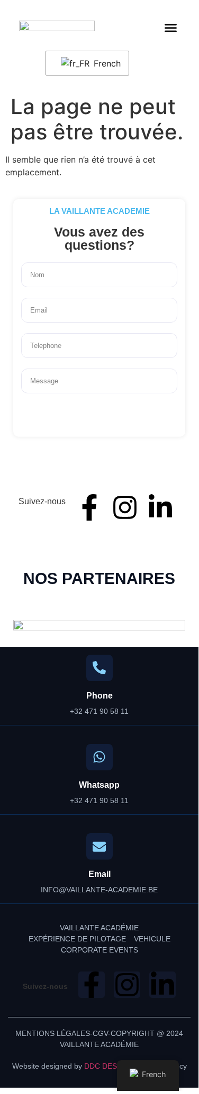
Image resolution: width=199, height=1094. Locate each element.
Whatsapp (99, 784)
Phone (99, 695)
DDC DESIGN (107, 1066)
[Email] (99, 846)
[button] (171, 27)
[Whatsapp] (99, 757)
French (104, 63)
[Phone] (99, 668)
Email (99, 874)
